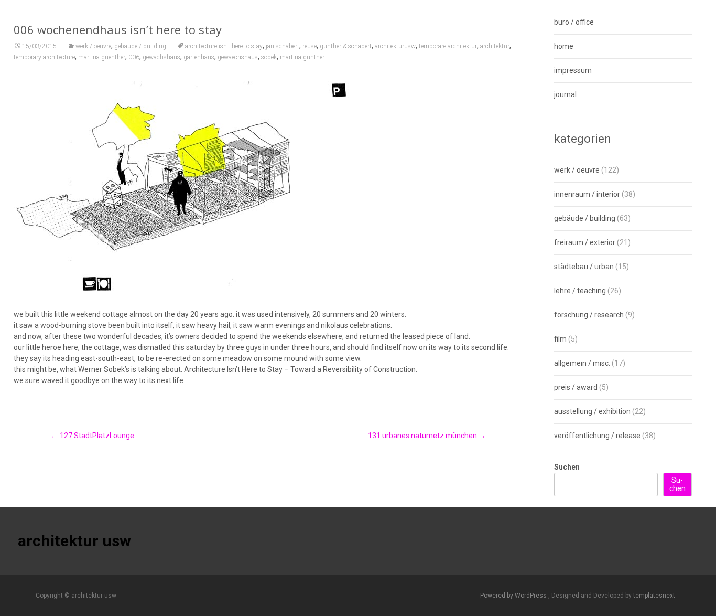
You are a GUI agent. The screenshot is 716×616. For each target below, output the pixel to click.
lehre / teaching (580, 290)
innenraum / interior (587, 194)
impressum (573, 70)
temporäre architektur (448, 46)
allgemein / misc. (582, 363)
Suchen (567, 467)
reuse (309, 46)
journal (565, 94)
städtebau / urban (584, 266)
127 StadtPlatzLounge (92, 435)
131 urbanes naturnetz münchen (427, 435)
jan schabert (282, 46)
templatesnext (654, 595)
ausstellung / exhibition (592, 411)
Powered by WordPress (514, 595)
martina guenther (101, 57)
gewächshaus (161, 57)
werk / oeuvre (93, 46)
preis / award (576, 387)
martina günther (302, 57)
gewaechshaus (238, 57)
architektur (494, 46)
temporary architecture (44, 57)
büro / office (574, 22)
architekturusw (395, 46)
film (560, 339)
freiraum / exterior (584, 242)
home (563, 46)
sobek (269, 57)
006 (133, 57)
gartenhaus (198, 57)
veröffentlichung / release (597, 435)
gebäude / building (140, 46)
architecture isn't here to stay (224, 46)
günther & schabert (346, 46)
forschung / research (589, 315)
